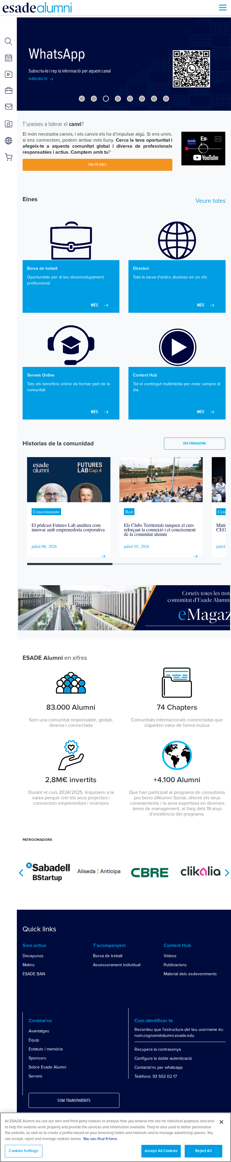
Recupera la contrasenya (157, 1049)
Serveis (35, 1076)
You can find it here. (100, 1139)
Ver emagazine (194, 443)
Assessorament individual (116, 964)
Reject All (203, 1151)
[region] (115, 1137)
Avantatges (39, 1031)
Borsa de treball (107, 955)
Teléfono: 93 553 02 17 (155, 1076)
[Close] (221, 1122)
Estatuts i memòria (46, 1049)
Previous (21, 873)
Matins (29, 964)
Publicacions (175, 964)
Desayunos (33, 955)
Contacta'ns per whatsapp (158, 1067)
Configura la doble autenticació (163, 1058)
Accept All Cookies (161, 1151)
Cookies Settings (23, 1151)
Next (227, 873)
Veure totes (211, 200)
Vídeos (170, 955)
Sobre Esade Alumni (47, 1067)
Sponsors (37, 1058)
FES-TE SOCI (97, 165)
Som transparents (74, 1101)
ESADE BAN (34, 973)
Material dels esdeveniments (190, 973)
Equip (34, 1040)
